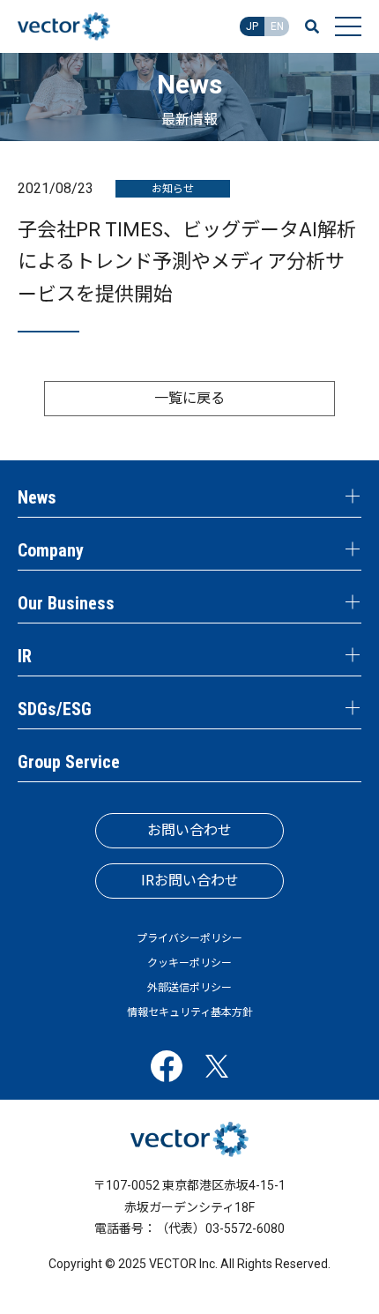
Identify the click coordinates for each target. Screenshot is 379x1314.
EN (277, 26)
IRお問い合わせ (190, 880)
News (37, 497)
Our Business (66, 603)
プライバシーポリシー (189, 938)
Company (51, 550)
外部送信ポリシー (189, 988)
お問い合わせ (189, 830)
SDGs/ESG (55, 709)
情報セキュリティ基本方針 (190, 1012)
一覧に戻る (189, 398)
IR (25, 656)
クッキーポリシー (189, 963)
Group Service (69, 762)
